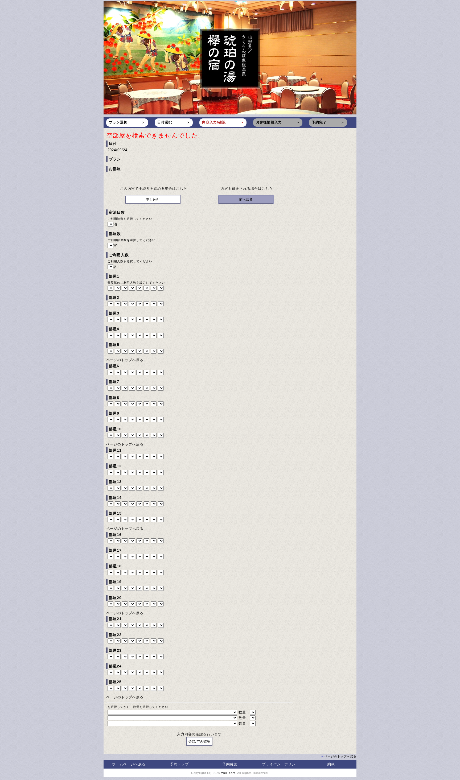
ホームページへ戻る (129, 764)
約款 (331, 764)
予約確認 (230, 764)
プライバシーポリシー (280, 764)
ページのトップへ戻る (124, 360)
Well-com (228, 772)
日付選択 (164, 122)
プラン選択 (118, 122)
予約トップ (179, 764)
